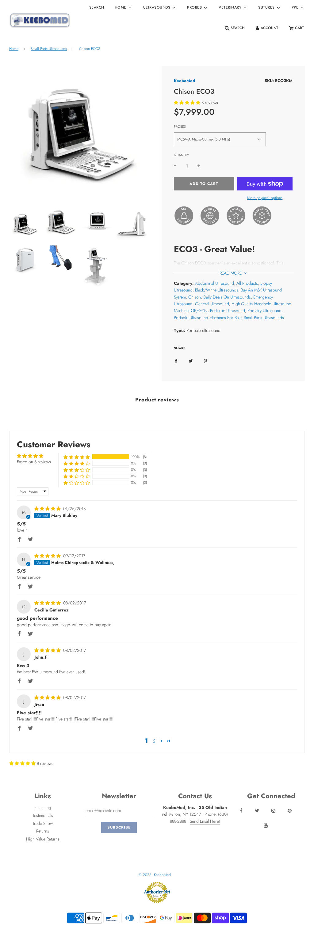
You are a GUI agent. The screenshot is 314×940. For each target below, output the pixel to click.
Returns (42, 831)
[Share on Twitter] (190, 360)
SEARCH (96, 7)
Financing (42, 807)
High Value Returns (42, 839)
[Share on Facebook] (176, 360)
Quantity (181, 154)
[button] (187, 103)
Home (13, 48)
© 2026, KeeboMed (155, 875)
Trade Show (43, 823)
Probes (180, 126)
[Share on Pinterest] (205, 360)
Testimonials (43, 815)
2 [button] (154, 741)
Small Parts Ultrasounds (49, 48)
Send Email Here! (205, 821)
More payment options (264, 198)
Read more (231, 273)
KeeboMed (184, 81)
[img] (48, 509)
